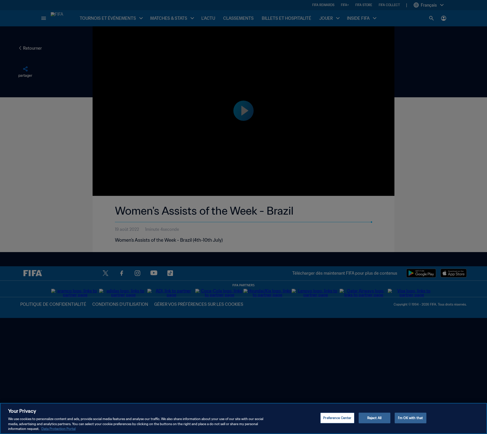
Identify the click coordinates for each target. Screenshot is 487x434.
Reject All (374, 418)
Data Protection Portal (58, 429)
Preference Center (337, 418)
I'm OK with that (410, 418)
